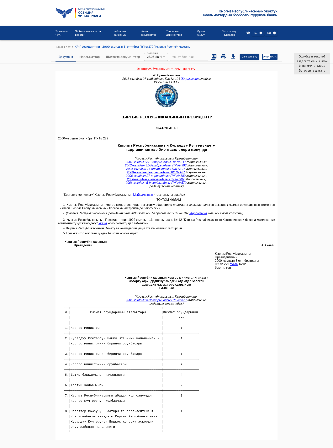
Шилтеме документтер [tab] (123, 57)
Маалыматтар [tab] (89, 57)
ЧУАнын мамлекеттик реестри (88, 33)
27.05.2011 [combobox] (154, 57)
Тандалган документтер (174, 33)
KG (256, 33)
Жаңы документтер (148, 33)
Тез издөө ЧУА (61, 33)
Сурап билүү (201, 33)
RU (269, 33)
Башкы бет (63, 47)
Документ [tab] (66, 57)
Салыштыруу (249, 56)
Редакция (152, 52)
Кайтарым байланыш (120, 33)
